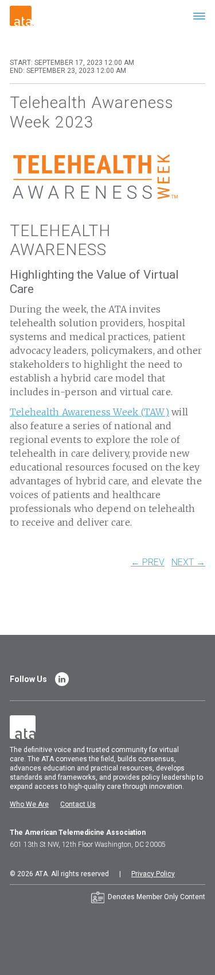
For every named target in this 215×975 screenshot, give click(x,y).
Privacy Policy (153, 874)
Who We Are (29, 804)
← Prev (148, 562)
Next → (188, 562)
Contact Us (78, 804)
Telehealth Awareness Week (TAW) (89, 412)
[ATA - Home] (22, 15)
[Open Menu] (199, 16)
